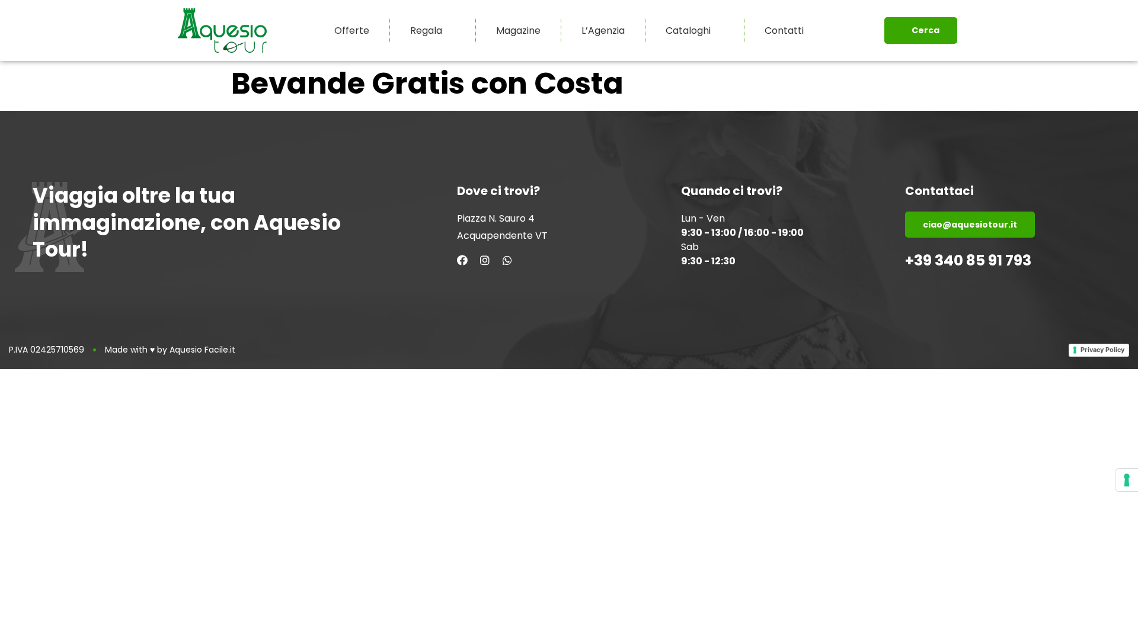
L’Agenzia (603, 30)
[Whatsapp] (507, 260)
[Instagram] (485, 260)
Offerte (351, 30)
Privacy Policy (1102, 349)
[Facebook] (462, 260)
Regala (426, 30)
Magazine (518, 30)
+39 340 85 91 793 (968, 260)
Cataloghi (688, 30)
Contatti (784, 30)
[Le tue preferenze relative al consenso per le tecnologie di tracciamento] (1126, 480)
